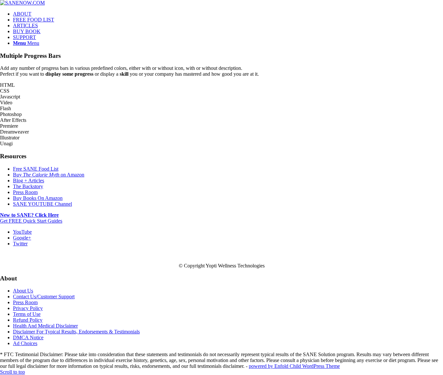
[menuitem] (228, 14)
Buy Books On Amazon (38, 198)
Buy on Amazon (48, 174)
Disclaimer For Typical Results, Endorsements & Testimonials (76, 331)
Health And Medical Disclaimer (45, 326)
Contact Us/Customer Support (44, 296)
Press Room (25, 192)
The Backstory (28, 186)
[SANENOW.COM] (22, 3)
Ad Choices (25, 343)
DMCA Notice (28, 337)
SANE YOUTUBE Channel (42, 204)
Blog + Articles (28, 180)
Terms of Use (27, 314)
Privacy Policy (28, 308)
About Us (23, 290)
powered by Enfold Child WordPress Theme (294, 366)
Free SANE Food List (35, 169)
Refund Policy (27, 320)
